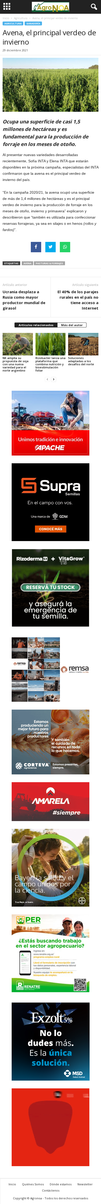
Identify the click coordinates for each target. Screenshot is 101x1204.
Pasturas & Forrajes (49, 263)
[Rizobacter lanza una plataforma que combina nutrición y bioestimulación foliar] (50, 344)
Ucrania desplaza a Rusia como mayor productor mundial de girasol (24, 300)
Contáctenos (50, 1190)
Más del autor (72, 325)
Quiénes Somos (33, 1184)
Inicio (6, 18)
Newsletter (85, 1184)
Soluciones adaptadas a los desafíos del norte (81, 361)
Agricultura (20, 18)
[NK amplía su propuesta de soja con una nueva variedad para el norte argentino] (18, 344)
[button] (93, 7)
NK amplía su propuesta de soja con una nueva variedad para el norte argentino (15, 364)
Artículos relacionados (36, 325)
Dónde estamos (60, 1184)
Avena (27, 263)
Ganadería (33, 23)
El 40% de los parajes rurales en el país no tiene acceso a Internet (77, 300)
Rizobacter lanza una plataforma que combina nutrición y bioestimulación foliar (50, 364)
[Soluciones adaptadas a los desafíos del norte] (83, 344)
